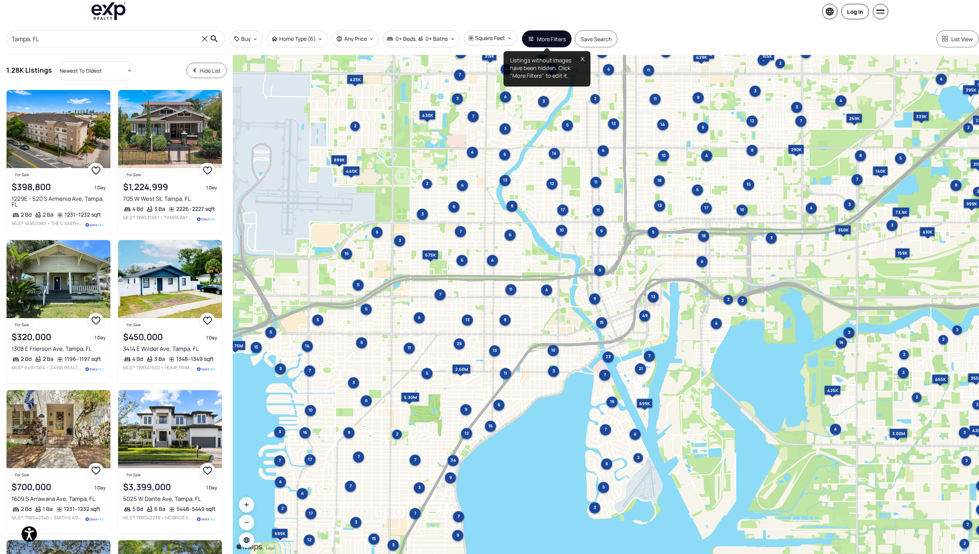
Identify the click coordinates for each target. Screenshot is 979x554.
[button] (246, 540)
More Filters (551, 39)
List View (962, 39)
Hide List (210, 70)
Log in (855, 11)
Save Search (596, 39)
